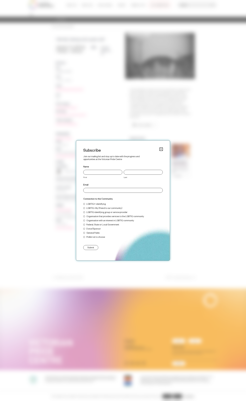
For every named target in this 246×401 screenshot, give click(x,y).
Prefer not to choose (95, 236)
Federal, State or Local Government (102, 224)
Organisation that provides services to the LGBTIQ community (115, 216)
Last (125, 177)
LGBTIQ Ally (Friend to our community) (104, 208)
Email (85, 184)
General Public (93, 232)
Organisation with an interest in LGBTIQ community (110, 220)
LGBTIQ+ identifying (96, 203)
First (85, 177)
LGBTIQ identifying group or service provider (106, 212)
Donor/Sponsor (93, 228)
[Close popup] (161, 149)
